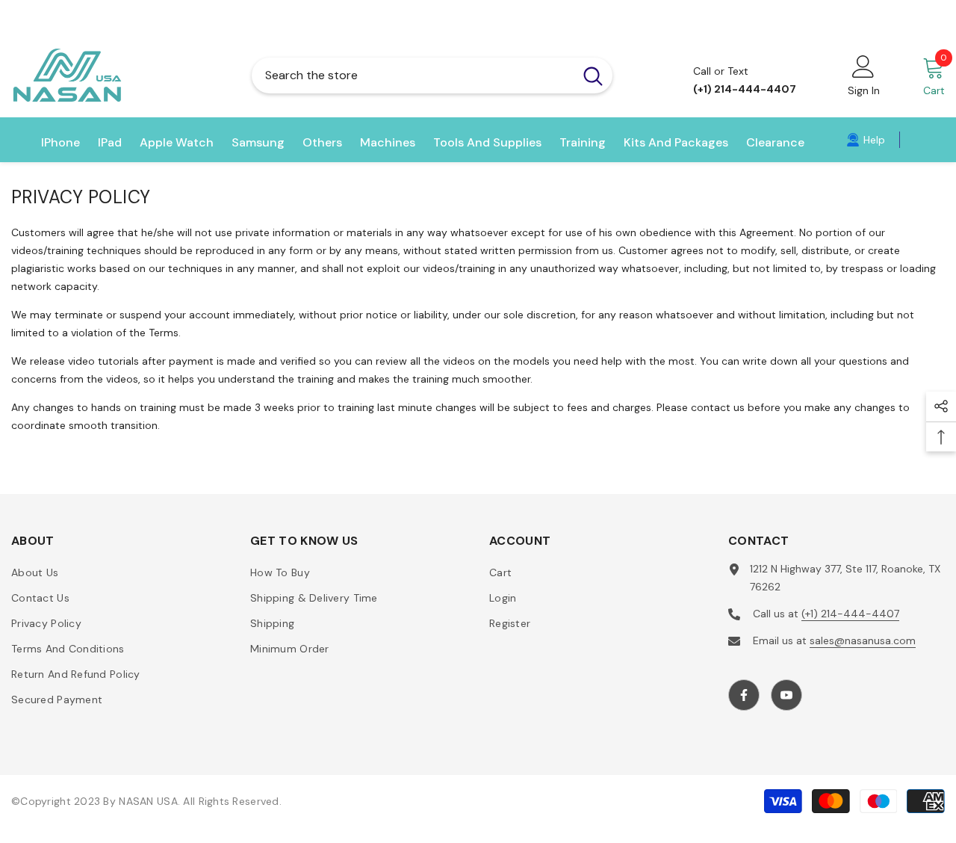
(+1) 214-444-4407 (850, 613)
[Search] (432, 75)
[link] (865, 139)
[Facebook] (744, 695)
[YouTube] (786, 695)
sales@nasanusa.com (863, 640)
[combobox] (413, 75)
